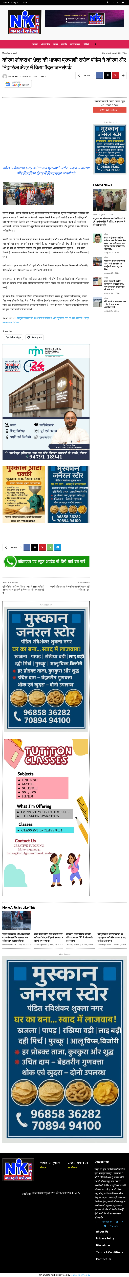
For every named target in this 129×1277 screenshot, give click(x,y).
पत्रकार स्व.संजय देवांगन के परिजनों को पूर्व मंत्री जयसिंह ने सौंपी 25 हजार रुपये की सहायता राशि (109, 221)
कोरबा (95, 214)
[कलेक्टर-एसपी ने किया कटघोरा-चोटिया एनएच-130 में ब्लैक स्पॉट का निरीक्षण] (80, 920)
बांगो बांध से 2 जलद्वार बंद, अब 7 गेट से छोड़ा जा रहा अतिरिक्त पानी (115, 304)
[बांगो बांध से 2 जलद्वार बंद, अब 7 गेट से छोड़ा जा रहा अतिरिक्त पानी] (97, 302)
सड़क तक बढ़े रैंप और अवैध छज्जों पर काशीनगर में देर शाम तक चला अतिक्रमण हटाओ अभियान (16, 937)
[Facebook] (107, 2)
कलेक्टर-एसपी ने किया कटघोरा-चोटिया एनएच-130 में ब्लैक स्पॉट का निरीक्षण (79, 937)
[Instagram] (112, 2)
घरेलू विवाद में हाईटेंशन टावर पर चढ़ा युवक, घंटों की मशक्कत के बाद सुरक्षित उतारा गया (112, 937)
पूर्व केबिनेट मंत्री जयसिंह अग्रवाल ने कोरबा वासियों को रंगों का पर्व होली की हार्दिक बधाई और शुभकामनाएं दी (23, 589)
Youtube (114, 1226)
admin (15, 76)
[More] (123, 75)
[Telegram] (57, 547)
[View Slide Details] (46, 562)
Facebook (107, 1221)
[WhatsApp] (50, 547)
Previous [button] (6, 400)
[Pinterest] (115, 75)
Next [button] (85, 400)
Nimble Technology (80, 1275)
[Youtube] (123, 2)
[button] (94, 44)
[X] (117, 2)
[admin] (5, 76)
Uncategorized (9, 53)
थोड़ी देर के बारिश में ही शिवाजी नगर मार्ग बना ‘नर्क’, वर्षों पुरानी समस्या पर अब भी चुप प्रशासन (48, 937)
